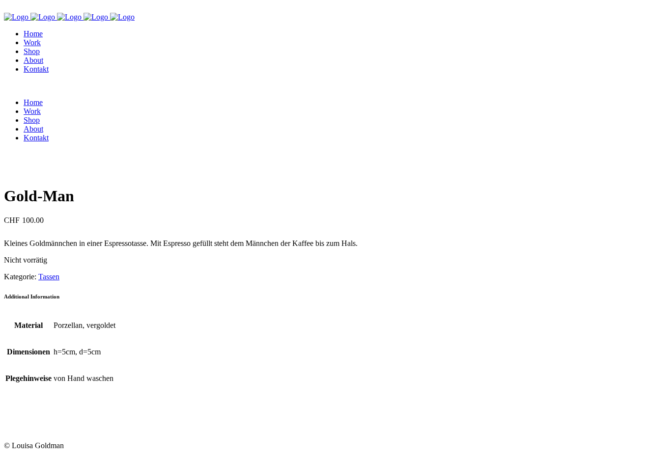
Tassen (48, 276)
